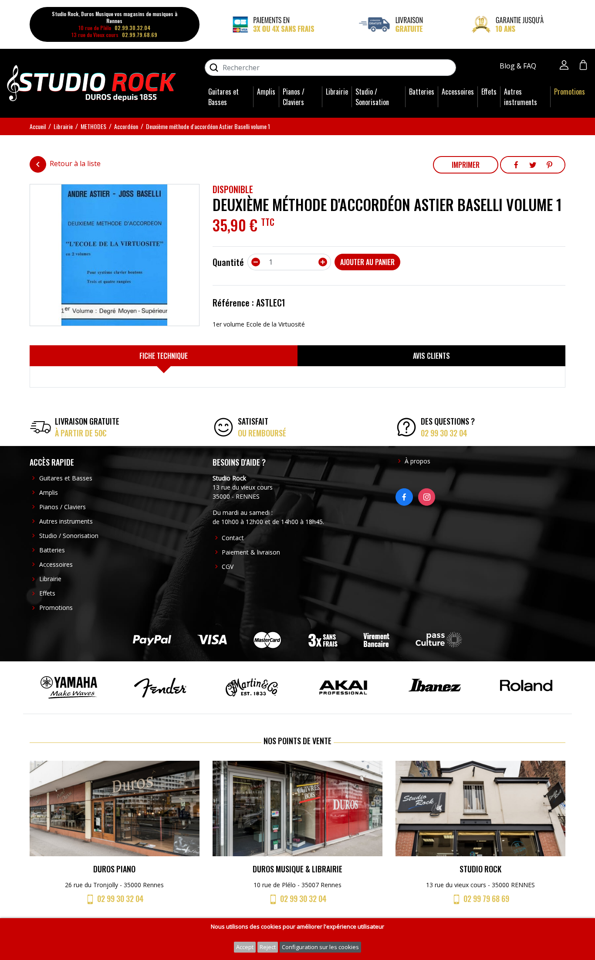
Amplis (266, 91)
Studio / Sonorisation (372, 96)
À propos (417, 461)
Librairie (337, 91)
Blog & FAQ (519, 66)
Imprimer (466, 165)
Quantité (228, 262)
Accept (245, 947)
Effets (489, 91)
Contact (233, 538)
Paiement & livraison (251, 552)
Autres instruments (520, 96)
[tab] (164, 355)
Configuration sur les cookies (320, 947)
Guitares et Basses (223, 96)
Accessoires (458, 91)
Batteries (421, 91)
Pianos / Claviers (293, 96)
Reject (268, 947)
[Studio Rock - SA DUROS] (91, 82)
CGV (227, 566)
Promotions (569, 91)
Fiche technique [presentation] (163, 356)
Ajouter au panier (367, 262)
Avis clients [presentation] (431, 356)
